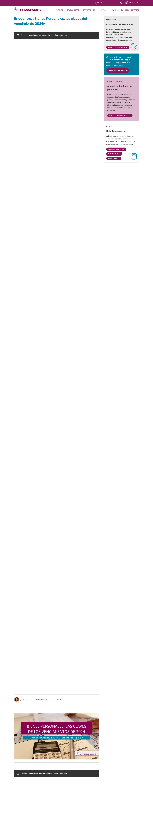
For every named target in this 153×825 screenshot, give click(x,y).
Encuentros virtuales (55, 700)
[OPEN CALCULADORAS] (80, 10)
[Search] (121, 3)
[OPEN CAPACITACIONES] (97, 10)
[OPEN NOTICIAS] (64, 10)
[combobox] (107, 3)
